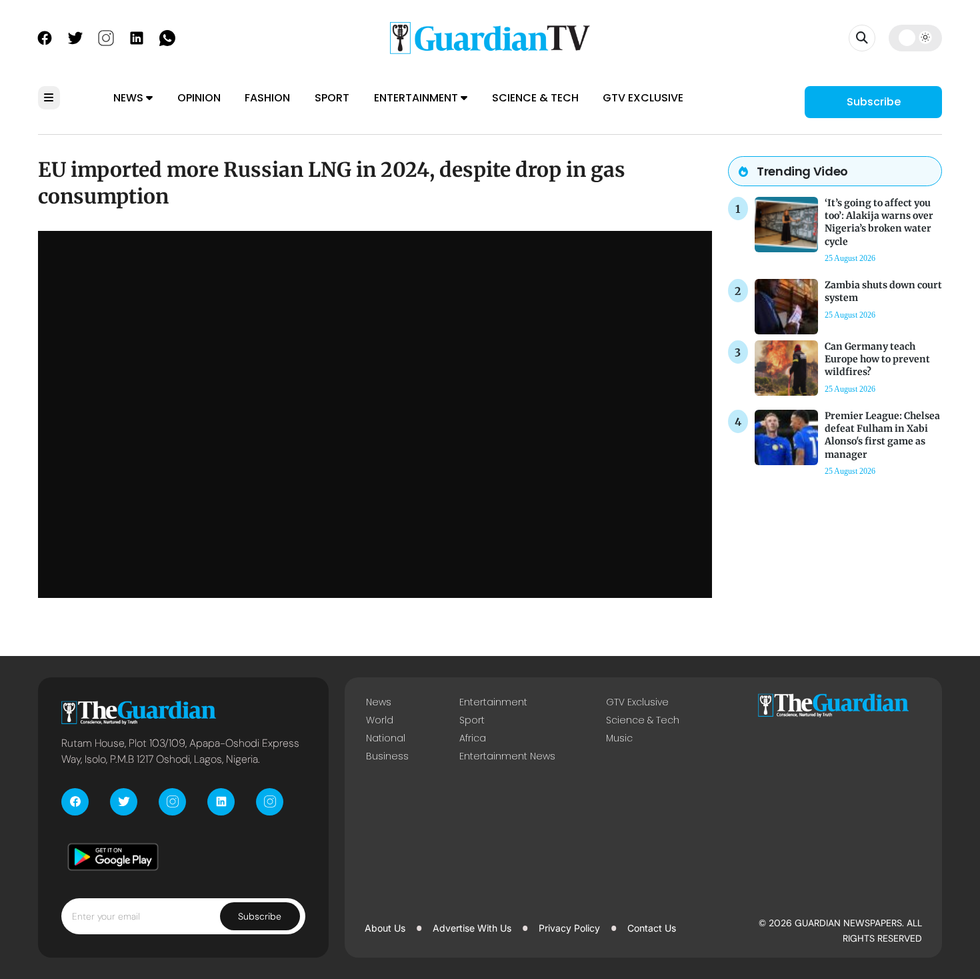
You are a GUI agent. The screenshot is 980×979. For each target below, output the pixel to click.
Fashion (267, 97)
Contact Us (651, 928)
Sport (332, 97)
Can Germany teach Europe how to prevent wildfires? (877, 359)
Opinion (199, 97)
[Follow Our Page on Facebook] (44, 36)
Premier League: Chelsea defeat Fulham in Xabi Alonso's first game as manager (882, 435)
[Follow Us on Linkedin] (136, 36)
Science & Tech (535, 97)
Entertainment (417, 97)
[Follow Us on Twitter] (75, 36)
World (379, 720)
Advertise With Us (472, 928)
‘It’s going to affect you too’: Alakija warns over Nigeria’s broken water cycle (879, 222)
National (385, 738)
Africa (472, 738)
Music (619, 738)
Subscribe (874, 101)
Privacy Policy (569, 928)
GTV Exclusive (643, 97)
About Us (385, 928)
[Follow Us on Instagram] (106, 36)
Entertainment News (507, 756)
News (129, 97)
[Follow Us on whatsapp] (167, 36)
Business (387, 756)
